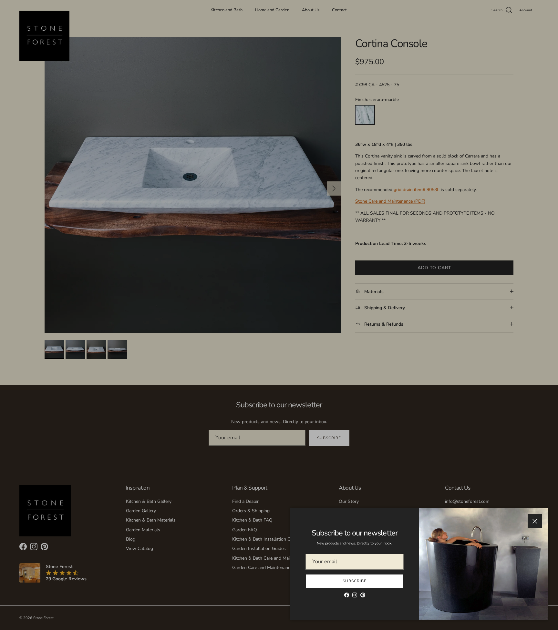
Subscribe (355, 581)
